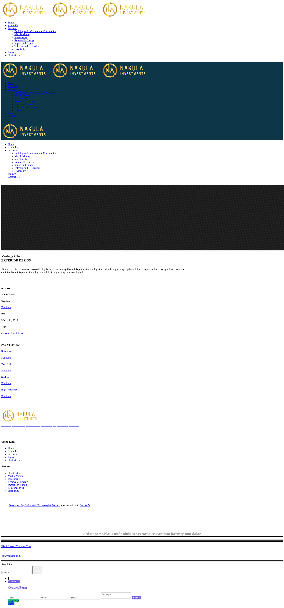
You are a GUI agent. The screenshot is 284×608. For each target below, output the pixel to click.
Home (11, 448)
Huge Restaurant (9, 389)
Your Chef (6, 364)
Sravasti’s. (85, 505)
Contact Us (14, 460)
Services (12, 454)
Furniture (6, 307)
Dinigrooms (6, 351)
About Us (13, 451)
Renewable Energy (18, 481)
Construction (8, 333)
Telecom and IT (16, 487)
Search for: (7, 564)
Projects (12, 457)
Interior (20, 333)
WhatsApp (13, 600)
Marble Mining (16, 476)
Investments (14, 479)
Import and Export (18, 484)
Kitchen (5, 377)
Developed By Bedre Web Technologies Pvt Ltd (34, 505)
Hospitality (13, 490)
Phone (11, 603)
